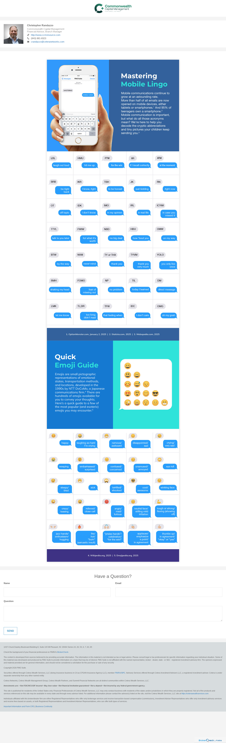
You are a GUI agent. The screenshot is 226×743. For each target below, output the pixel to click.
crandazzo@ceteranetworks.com (47, 41)
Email (118, 583)
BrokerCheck (62, 652)
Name (7, 583)
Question (9, 601)
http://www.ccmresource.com (45, 35)
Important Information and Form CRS (19, 706)
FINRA (118, 673)
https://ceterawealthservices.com (194, 694)
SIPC (123, 673)
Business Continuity (44, 706)
